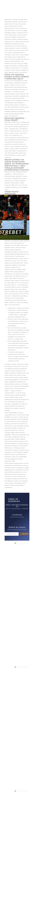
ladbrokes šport (10, 176)
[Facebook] (17, 520)
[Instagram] (13, 520)
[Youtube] (20, 520)
